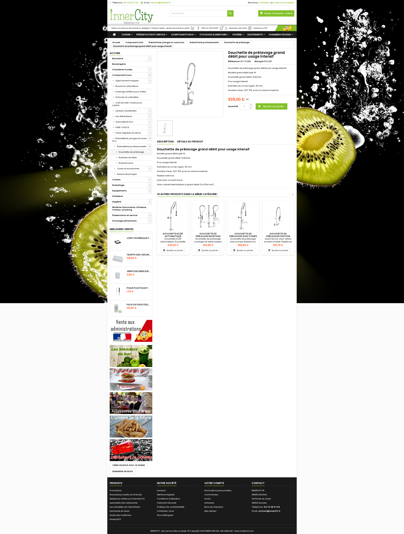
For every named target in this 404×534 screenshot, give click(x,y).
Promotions (116, 490)
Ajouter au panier (271, 106)
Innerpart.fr (115, 519)
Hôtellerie (117, 196)
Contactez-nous (165, 511)
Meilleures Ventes (122, 229)
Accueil (115, 53)
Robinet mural (126, 163)
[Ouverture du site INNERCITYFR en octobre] (202, 27)
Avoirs (207, 498)
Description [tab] (165, 141)
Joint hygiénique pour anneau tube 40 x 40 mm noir (139, 238)
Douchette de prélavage (131, 151)
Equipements (255, 34)
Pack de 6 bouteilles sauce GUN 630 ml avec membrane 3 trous (139, 304)
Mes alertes (210, 511)
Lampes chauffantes (126, 110)
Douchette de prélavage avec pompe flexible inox (243, 236)
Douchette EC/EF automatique (173, 235)
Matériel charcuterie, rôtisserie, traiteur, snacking (129, 208)
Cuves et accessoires (128, 168)
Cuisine (126, 34)
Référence (233, 61)
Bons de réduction (213, 506)
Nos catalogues (165, 515)
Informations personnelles (217, 490)
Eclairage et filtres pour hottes (131, 91)
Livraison (161, 490)
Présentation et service (150, 34)
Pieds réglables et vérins (128, 132)
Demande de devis (119, 511)
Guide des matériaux (120, 515)
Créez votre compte (284, 2)
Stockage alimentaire (213, 34)
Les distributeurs (124, 116)
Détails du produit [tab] (190, 141)
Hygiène (237, 34)
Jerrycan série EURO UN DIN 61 (139, 271)
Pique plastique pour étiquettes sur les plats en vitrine (139, 288)
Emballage (118, 185)
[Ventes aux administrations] (131, 330)
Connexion (264, 2)
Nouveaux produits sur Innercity (126, 494)
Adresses (209, 502)
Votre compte (214, 483)
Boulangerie (119, 64)
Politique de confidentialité (170, 506)
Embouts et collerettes (127, 97)
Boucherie (117, 58)
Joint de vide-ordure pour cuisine (127, 104)
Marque (259, 61)
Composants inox (182, 34)
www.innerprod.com (244, 531)
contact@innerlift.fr (160, 2)
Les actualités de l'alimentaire (125, 506)
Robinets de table (128, 157)
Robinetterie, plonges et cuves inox (129, 139)
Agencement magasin (127, 80)
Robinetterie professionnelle (131, 146)
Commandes (211, 494)
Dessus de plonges (127, 174)
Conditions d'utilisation (168, 498)
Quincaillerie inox (124, 121)
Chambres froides (280, 34)
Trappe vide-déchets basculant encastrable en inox (139, 254)
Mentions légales (166, 494)
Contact (258, 483)
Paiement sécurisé (166, 502)
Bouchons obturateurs (127, 86)
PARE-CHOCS (122, 127)
